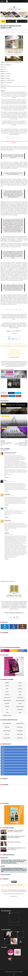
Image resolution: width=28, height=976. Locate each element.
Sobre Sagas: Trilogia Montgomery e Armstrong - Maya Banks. (16, 837)
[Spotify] (14, 617)
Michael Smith (4, 857)
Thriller (20, 712)
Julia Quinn (3, 31)
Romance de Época (18, 32)
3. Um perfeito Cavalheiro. (14, 352)
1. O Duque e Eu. (14, 349)
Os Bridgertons (12, 31)
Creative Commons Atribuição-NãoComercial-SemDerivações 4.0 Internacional (14, 886)
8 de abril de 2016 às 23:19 (9, 521)
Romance (11, 32)
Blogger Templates (9, 971)
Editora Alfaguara (7, 730)
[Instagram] (17, 617)
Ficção (25, 29)
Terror (7, 712)
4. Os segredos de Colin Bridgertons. (14, 353)
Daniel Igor (7, 494)
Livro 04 (7, 31)
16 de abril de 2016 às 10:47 (10, 534)
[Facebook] (10, 617)
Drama (7, 691)
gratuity (3, 866)
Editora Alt (7, 734)
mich (5, 508)
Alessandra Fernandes (10, 452)
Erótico (20, 691)
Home (3, 21)
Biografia (7, 682)
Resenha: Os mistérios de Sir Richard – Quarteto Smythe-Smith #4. (13, 411)
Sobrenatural (20, 709)
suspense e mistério (7, 715)
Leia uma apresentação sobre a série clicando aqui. (14, 343)
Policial (20, 703)
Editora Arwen (20, 737)
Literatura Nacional (7, 700)
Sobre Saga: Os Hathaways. (14, 842)
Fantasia (7, 694)
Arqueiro (15, 29)
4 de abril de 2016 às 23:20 (9, 454)
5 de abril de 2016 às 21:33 (9, 509)
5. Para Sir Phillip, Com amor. (14, 354)
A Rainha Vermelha (5, 416)
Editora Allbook (20, 730)
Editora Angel (19, 734)
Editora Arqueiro (20, 29)
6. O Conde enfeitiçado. (14, 356)
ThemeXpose (20, 971)
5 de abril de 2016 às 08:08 (10, 481)
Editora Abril (7, 727)
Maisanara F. (7, 520)
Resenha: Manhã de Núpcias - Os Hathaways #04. (14, 435)
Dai (5, 480)
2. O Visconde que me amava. (14, 350)
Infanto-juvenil (7, 697)
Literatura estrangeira (20, 700)
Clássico (7, 685)
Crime (7, 688)
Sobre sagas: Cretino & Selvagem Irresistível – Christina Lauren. (15, 831)
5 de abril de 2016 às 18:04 (9, 495)
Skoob (8, 85)
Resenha (7, 32)
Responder (6, 477)
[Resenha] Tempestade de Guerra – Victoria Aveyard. (12, 422)
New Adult (7, 703)
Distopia (20, 688)
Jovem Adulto (20, 697)
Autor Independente (7, 723)
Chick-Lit (20, 682)
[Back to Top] (14, 974)
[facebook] (26, 1)
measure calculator (6, 874)
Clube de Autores (19, 723)
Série (23, 32)
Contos (20, 685)
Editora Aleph (19, 727)
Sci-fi (7, 709)
